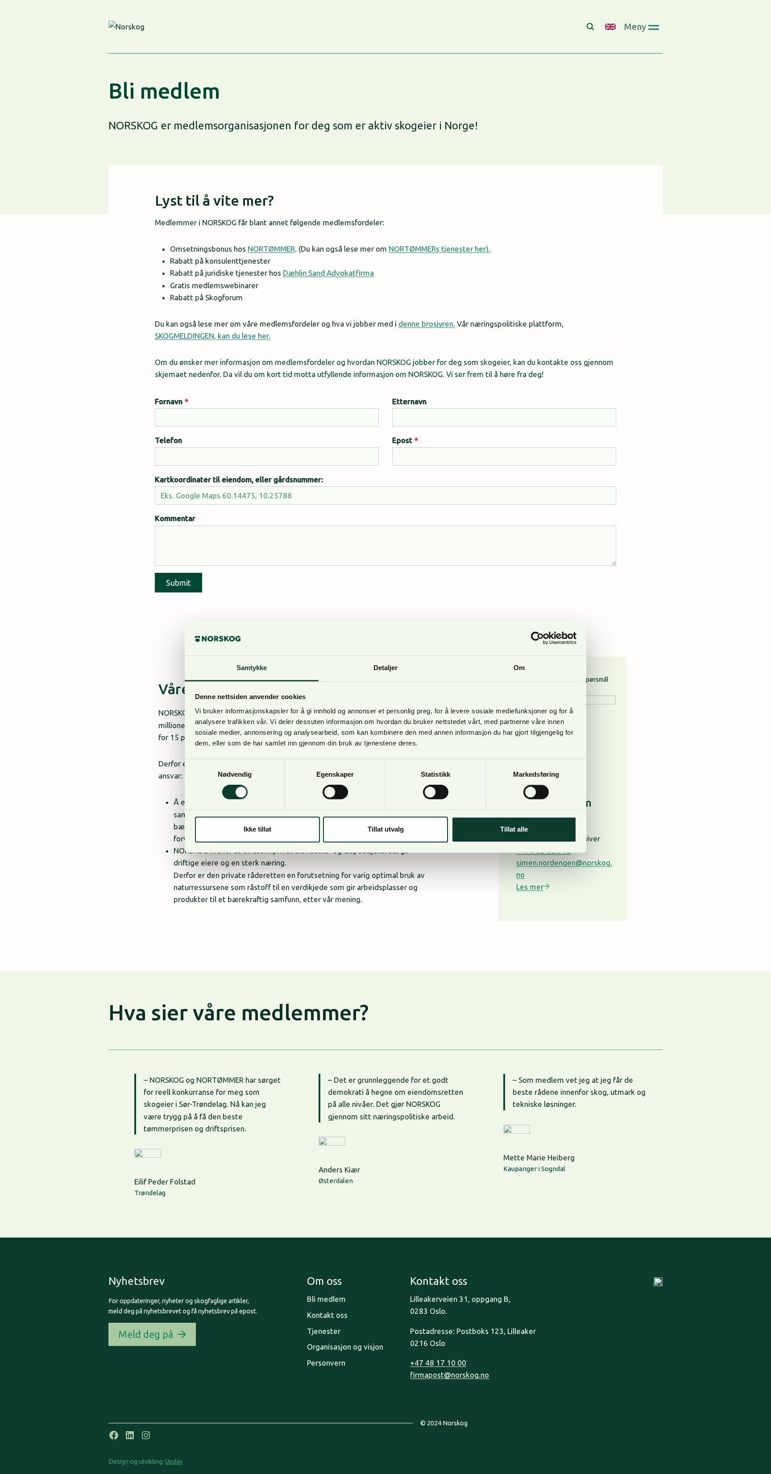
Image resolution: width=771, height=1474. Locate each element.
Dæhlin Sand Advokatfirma (328, 273)
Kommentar (175, 518)
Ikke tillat (257, 829)
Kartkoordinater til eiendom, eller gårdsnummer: (239, 479)
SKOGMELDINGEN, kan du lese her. (212, 335)
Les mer (529, 886)
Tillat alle (514, 829)
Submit (178, 582)
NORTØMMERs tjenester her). (439, 248)
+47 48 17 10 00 (438, 1362)
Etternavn (409, 401)
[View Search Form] (591, 27)
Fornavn (171, 401)
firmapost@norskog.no (449, 1374)
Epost (405, 440)
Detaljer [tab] (385, 667)
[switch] (335, 792)
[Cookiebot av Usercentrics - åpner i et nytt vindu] (537, 638)
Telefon (168, 440)
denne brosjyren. (426, 323)
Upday (173, 1461)
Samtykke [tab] (251, 667)
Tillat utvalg (386, 829)
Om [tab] (519, 667)
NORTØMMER (271, 248)
